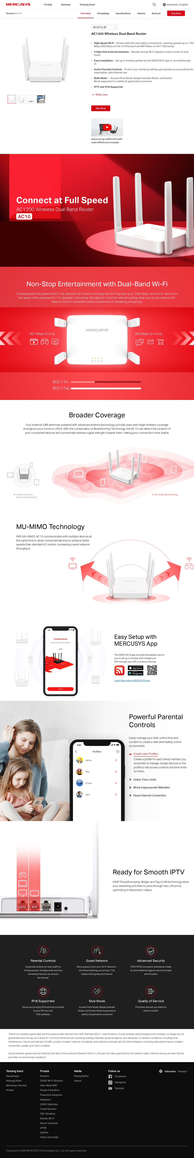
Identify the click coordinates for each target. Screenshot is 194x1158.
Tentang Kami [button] (87, 4)
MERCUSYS (18, 4)
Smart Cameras (49, 1123)
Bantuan (156, 13)
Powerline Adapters (51, 1094)
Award (77, 1080)
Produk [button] (48, 4)
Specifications (123, 13)
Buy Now (176, 13)
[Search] (154, 4)
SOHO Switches (49, 1104)
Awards (141, 13)
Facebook (120, 1076)
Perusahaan (12, 1075)
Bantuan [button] (65, 4)
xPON (43, 1127)
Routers (10, 13)
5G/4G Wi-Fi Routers (51, 1080)
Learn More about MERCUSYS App (132, 680)
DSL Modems (47, 1113)
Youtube (119, 1088)
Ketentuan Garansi (16, 1085)
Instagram (120, 1082)
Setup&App (103, 13)
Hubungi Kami (14, 1080)
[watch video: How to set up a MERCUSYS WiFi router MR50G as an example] (107, 127)
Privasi (9, 1090)
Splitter (44, 1132)
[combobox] (104, 27)
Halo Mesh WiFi (48, 1085)
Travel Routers (48, 1108)
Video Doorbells (49, 1137)
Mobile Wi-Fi (47, 1118)
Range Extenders (49, 1090)
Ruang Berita (81, 1075)
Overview (85, 13)
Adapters (45, 1099)
